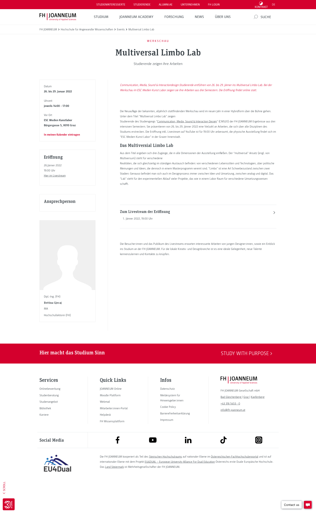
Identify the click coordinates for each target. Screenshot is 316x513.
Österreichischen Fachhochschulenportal (234, 456)
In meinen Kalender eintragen (62, 134)
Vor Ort (48, 115)
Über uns (223, 17)
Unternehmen (190, 4)
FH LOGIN (214, 4)
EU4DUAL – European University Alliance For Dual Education (180, 462)
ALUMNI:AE (165, 4)
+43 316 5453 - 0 (230, 403)
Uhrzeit (48, 101)
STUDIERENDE (142, 4)
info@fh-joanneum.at (233, 410)
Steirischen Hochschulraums (165, 456)
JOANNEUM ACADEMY (136, 17)
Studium (101, 17)
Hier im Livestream (55, 175)
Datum (48, 86)
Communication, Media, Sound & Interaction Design (187, 121)
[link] (57, 388)
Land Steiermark (114, 467)
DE (273, 4)
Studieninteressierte (110, 4)
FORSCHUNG (174, 17)
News (199, 17)
